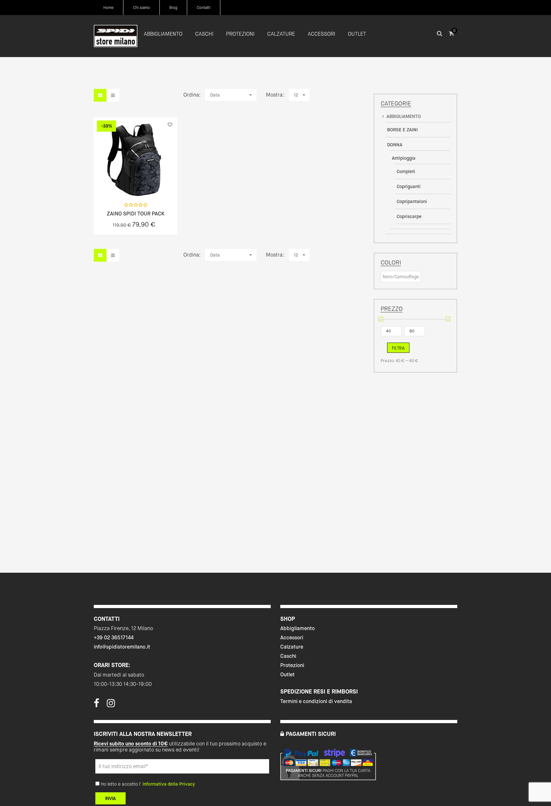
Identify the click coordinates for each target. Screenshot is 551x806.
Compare (152, 183)
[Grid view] (100, 95)
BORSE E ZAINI (402, 129)
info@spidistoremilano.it (122, 647)
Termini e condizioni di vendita (316, 701)
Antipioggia (403, 158)
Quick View (118, 183)
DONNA (394, 144)
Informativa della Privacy (169, 784)
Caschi (288, 656)
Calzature (291, 647)
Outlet (287, 675)
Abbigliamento (297, 628)
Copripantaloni (412, 201)
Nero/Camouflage (401, 276)
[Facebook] (96, 705)
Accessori (291, 638)
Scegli (135, 184)
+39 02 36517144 (114, 638)
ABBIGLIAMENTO (403, 116)
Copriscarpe (409, 216)
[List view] (113, 95)
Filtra (398, 348)
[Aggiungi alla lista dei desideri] (170, 124)
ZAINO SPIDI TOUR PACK (136, 214)
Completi (406, 171)
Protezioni (292, 665)
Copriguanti (409, 186)
